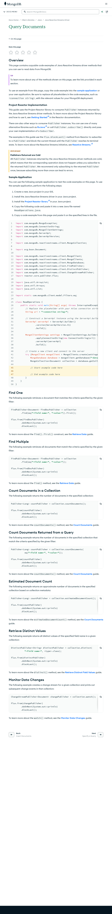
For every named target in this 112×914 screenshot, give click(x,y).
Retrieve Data (79, 434)
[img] (11, 52)
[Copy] (101, 223)
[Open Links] (106, 4)
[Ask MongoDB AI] (102, 12)
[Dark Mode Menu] (107, 12)
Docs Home (14, 20)
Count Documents (82, 525)
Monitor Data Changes (73, 718)
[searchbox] (60, 11)
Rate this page (15, 47)
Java (40, 20)
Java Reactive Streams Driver (57, 20)
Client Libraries (28, 20)
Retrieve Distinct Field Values (80, 672)
